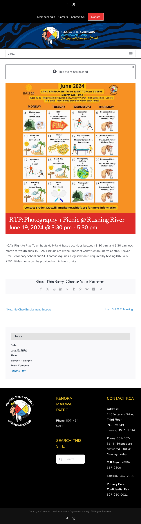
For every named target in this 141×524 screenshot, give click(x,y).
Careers (63, 17)
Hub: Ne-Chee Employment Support (29, 309)
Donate (95, 17)
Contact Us (77, 17)
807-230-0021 (117, 495)
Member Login (46, 17)
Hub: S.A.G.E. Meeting (119, 309)
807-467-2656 (123, 476)
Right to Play (18, 371)
